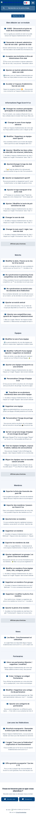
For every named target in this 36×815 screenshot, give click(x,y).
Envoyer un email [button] (28, 799)
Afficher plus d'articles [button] (18, 244)
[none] (12, 2)
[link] (18, 32)
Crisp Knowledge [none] (21, 812)
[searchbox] (18, 8)
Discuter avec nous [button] (11, 799)
